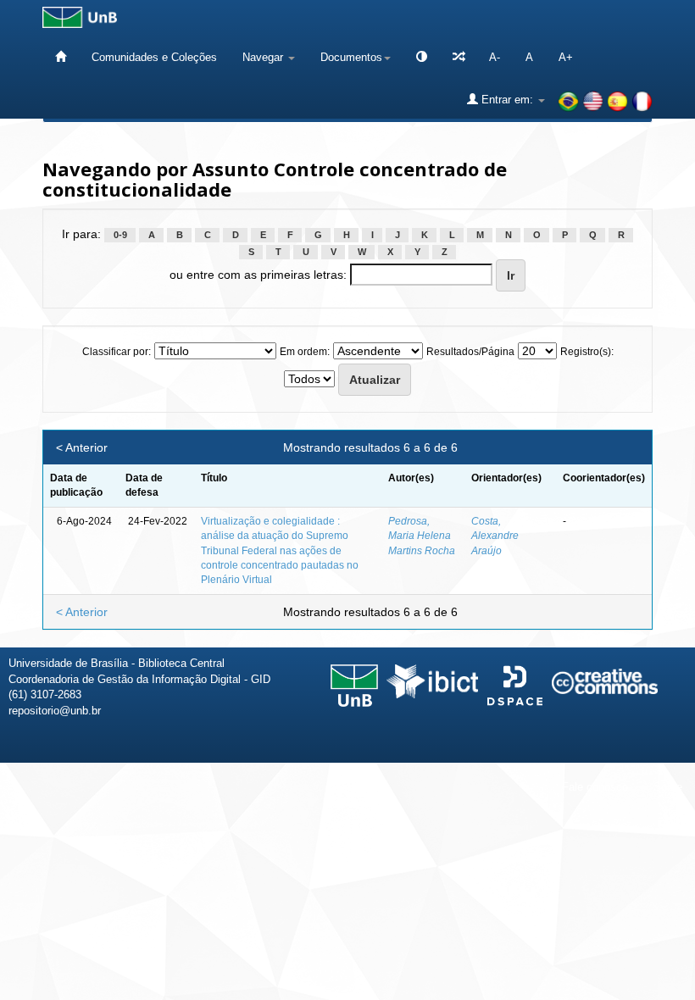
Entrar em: (507, 99)
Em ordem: (305, 352)
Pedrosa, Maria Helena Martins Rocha (421, 535)
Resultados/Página (470, 352)
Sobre (667, 787)
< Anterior (82, 447)
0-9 (120, 235)
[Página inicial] (60, 57)
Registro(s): (587, 352)
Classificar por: (116, 352)
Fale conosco (595, 787)
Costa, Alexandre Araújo (495, 535)
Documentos (351, 57)
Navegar (264, 57)
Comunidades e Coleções (154, 57)
